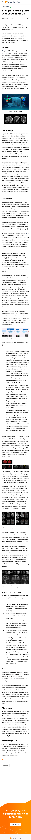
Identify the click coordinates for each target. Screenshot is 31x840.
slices (20, 369)
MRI (3, 51)
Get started (15, 824)
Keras (27, 233)
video (15, 679)
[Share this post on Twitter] (27, 18)
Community (5, 765)
